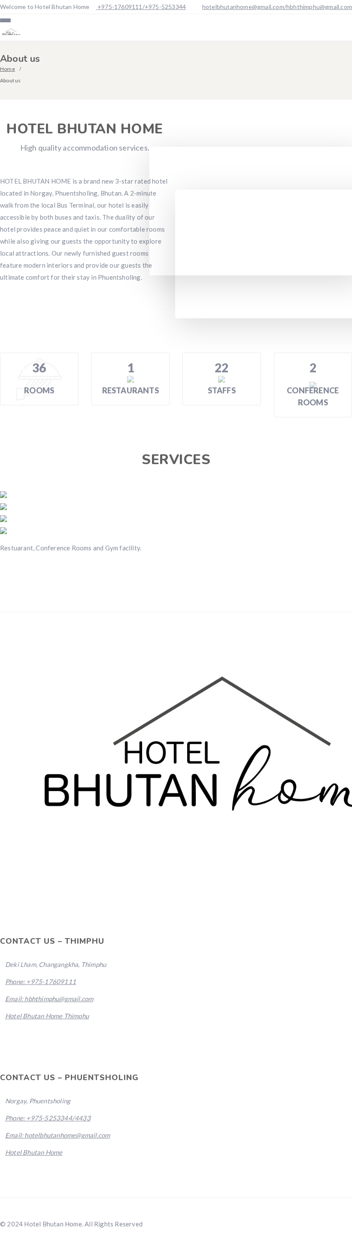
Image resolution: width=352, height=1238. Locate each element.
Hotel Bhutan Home (33, 1152)
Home (7, 69)
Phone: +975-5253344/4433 (48, 1118)
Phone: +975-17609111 (40, 981)
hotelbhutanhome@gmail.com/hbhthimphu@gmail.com (277, 6)
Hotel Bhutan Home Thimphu (47, 1016)
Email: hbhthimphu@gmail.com (49, 998)
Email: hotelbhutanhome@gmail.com (57, 1135)
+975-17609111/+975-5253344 (141, 6)
